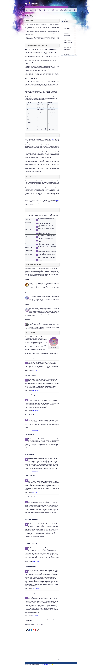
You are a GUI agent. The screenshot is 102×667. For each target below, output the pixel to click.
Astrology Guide (29, 6)
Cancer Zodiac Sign (67, 30)
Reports (70, 6)
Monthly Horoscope (54, 6)
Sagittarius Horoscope (61, 10)
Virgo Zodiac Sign (67, 35)
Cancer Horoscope (39, 10)
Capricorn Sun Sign (35, 561)
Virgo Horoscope (48, 10)
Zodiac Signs (38, 6)
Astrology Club (63, 16)
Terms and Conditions (43, 664)
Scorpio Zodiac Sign (67, 40)
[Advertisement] (42, 647)
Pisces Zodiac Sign (67, 49)
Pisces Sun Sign (35, 615)
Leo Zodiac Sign (66, 33)
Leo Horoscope (44, 10)
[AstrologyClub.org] (34, 3)
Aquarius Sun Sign (35, 588)
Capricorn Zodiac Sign (67, 44)
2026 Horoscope (63, 6)
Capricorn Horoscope (65, 10)
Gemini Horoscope (35, 10)
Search (75, 4)
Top (58, 659)
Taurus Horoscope (31, 10)
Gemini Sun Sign (35, 410)
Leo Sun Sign (34, 449)
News (74, 6)
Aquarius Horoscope (70, 10)
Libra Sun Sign (34, 492)
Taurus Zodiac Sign (67, 26)
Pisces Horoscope (74, 10)
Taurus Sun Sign (35, 390)
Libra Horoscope (52, 10)
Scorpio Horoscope (57, 10)
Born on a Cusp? (67, 54)
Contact (51, 664)
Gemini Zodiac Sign (67, 28)
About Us (47, 664)
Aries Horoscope (26, 10)
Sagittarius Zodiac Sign (68, 42)
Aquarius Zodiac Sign (67, 47)
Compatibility (46, 6)
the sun (52, 139)
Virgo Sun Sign (35, 471)
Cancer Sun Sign (35, 430)
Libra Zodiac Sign (67, 37)
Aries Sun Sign (34, 370)
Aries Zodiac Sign (67, 23)
